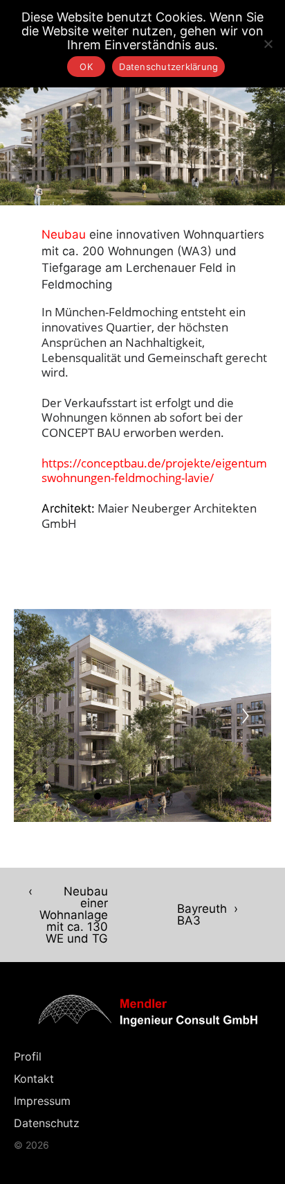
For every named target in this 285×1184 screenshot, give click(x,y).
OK (86, 66)
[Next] (245, 716)
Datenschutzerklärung (168, 66)
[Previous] (39, 716)
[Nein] (268, 44)
